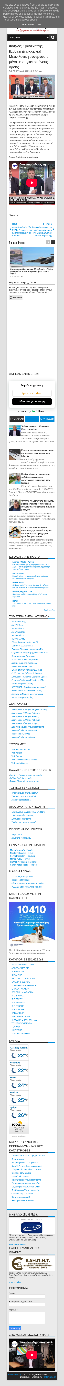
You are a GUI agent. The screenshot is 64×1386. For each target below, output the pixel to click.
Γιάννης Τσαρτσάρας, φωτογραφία (25, 781)
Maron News (18, 583)
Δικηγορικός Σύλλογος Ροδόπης (25, 713)
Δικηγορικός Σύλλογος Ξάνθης (25, 716)
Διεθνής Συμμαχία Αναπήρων (24, 663)
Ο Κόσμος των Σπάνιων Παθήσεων (26, 673)
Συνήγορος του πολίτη (21, 819)
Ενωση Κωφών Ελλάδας (22, 684)
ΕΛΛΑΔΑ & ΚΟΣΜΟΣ (24, 71)
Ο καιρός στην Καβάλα (21, 1173)
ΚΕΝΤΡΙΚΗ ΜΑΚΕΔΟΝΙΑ (22, 992)
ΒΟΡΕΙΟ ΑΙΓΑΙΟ (18, 971)
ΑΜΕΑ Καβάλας (18, 632)
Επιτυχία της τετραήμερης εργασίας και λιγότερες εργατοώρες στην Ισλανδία (37, 453)
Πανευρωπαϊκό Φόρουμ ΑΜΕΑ (25, 659)
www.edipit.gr (15, 1282)
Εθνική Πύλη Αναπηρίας (22, 697)
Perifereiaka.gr (14, 1375)
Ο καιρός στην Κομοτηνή (22, 1194)
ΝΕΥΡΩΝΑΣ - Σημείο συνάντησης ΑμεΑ (28, 687)
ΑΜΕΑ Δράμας (17, 635)
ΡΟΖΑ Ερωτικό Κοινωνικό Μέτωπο (26, 887)
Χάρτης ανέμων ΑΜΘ (20, 1197)
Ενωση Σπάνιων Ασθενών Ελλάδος (26, 670)
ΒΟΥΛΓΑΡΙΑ (16, 975)
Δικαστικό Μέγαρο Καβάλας (23, 737)
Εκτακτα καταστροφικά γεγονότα (25, 1183)
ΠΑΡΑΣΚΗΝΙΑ (17, 1013)
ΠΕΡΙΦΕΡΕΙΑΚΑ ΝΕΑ (21, 1016)
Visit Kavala (16, 753)
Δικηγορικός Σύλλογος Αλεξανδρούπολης (29, 710)
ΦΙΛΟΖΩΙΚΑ (16, 1030)
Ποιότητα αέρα (17, 1159)
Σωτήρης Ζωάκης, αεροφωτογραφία (26, 775)
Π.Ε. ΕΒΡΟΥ (16, 999)
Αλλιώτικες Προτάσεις (21, 800)
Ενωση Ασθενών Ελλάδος (22, 666)
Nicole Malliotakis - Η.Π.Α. (21, 853)
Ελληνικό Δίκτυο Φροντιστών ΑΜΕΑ (27, 649)
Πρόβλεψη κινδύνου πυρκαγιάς (25, 1190)
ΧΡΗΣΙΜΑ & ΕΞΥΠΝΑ (21, 1034)
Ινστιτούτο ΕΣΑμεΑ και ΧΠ (22, 646)
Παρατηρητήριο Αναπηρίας (23, 656)
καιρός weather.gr (19, 1136)
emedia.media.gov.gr (18, 1244)
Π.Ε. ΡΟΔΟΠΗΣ (18, 1009)
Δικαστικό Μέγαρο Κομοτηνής (24, 730)
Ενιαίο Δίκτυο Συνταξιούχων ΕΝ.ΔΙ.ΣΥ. (28, 812)
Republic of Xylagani (20, 880)
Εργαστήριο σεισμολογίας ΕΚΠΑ (25, 1187)
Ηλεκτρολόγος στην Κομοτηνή (24, 793)
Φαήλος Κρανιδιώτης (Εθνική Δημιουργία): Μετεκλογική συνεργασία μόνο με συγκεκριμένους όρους (29, 56)
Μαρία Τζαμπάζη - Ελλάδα (21, 850)
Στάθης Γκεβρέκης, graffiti (21, 778)
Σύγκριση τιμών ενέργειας (22, 815)
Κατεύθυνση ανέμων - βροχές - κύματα (28, 1156)
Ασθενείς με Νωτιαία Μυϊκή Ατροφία (27, 694)
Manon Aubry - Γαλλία (20, 859)
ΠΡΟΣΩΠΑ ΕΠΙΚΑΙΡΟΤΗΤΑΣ (24, 1020)
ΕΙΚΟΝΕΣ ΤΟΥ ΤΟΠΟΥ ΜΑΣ (23, 978)
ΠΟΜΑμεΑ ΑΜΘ (18, 639)
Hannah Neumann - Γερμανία (23, 862)
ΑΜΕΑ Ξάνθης (17, 628)
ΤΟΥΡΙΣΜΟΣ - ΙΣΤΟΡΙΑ (21, 1023)
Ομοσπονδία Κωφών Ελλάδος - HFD (27, 680)
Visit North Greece (19, 763)
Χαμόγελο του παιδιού (21, 838)
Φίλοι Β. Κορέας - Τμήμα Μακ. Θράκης (28, 883)
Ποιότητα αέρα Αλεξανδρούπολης (26, 1180)
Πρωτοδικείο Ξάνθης (20, 734)
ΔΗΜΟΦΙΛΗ (17, 419)
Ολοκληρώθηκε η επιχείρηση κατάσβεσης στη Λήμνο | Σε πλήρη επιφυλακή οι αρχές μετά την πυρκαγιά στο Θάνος (31, 566)
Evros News (18, 573)
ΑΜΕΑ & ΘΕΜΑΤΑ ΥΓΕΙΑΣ (22, 965)
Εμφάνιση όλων (49, 610)
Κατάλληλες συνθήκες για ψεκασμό (26, 1166)
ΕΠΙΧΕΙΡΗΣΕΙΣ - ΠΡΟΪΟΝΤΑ (23, 985)
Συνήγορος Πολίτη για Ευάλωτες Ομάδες (29, 677)
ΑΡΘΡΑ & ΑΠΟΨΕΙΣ (20, 968)
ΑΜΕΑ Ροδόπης (18, 621)
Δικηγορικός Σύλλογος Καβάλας (25, 720)
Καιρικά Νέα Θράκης (20, 1176)
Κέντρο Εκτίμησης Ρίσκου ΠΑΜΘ (26, 1169)
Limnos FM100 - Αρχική (23, 562)
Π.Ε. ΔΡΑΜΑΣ (17, 996)
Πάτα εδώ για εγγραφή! (32, 401)
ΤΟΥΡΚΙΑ (15, 1027)
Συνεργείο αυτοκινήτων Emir (23, 796)
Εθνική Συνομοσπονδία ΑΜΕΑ (24, 642)
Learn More (27, 24)
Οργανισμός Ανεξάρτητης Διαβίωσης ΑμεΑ (29, 653)
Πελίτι (15, 601)
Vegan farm (16, 834)
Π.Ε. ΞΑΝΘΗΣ (17, 1006)
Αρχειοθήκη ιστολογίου (47, 419)
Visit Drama (16, 756)
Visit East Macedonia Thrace (24, 760)
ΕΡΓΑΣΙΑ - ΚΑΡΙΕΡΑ (20, 989)
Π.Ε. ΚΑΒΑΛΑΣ (18, 1003)
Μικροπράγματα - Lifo (22, 592)
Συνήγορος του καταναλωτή (23, 822)
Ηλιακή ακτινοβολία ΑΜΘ (22, 1200)
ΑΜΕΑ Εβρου (17, 625)
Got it (41, 24)
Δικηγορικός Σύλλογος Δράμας (25, 723)
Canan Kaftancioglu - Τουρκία (23, 865)
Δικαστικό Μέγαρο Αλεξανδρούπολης (27, 727)
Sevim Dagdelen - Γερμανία (22, 856)
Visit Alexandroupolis (20, 749)
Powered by (24, 411)
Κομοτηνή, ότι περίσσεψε (22, 876)
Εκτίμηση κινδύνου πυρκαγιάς (24, 1162)
